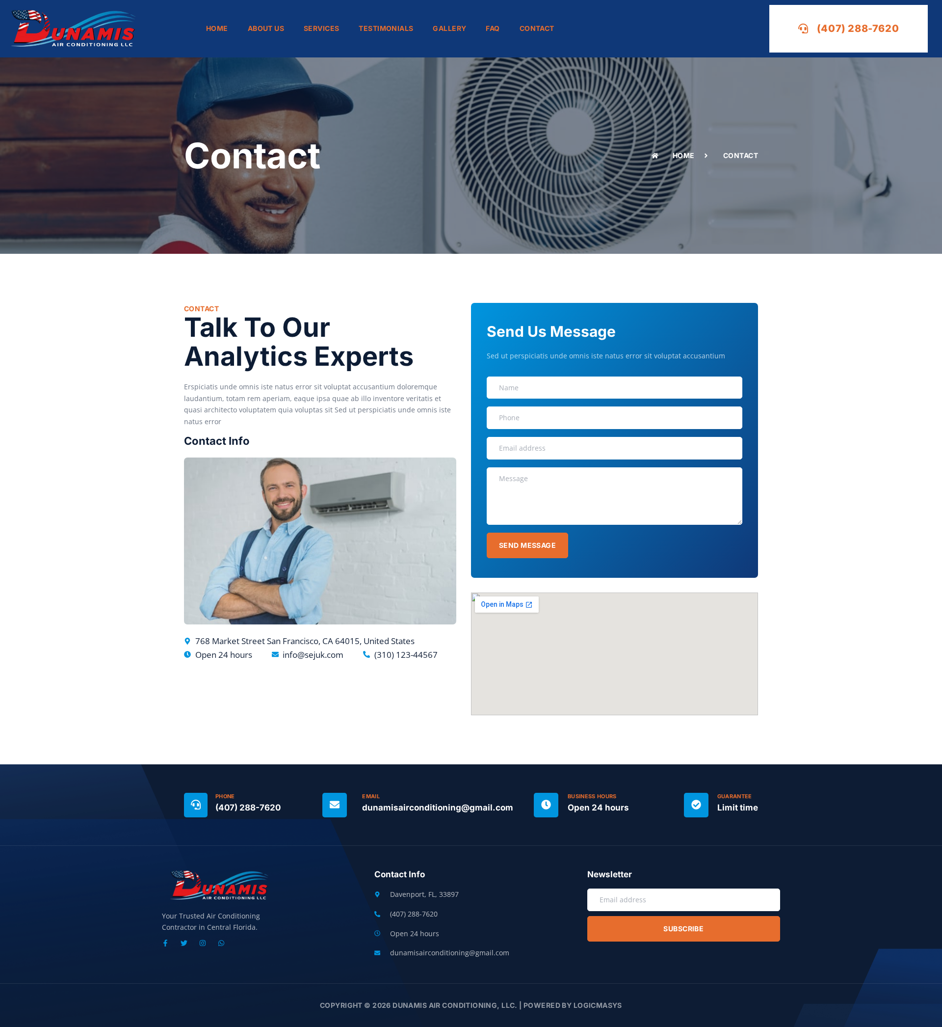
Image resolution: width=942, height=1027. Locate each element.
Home (217, 28)
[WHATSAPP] (221, 943)
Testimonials (386, 28)
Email (371, 796)
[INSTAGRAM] (202, 943)
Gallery (449, 28)
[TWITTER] (184, 943)
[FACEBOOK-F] (165, 943)
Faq (492, 28)
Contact (537, 28)
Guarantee (734, 796)
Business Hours (592, 796)
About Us (266, 28)
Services (321, 28)
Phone (225, 796)
